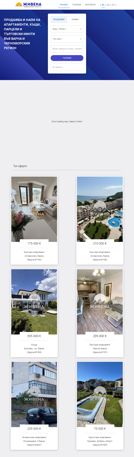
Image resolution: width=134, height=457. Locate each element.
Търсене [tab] (76, 5)
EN (108, 5)
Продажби (58, 19)
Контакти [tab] (90, 5)
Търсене (67, 58)
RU (113, 5)
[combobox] (67, 29)
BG (103, 5)
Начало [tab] (64, 5)
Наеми (75, 19)
